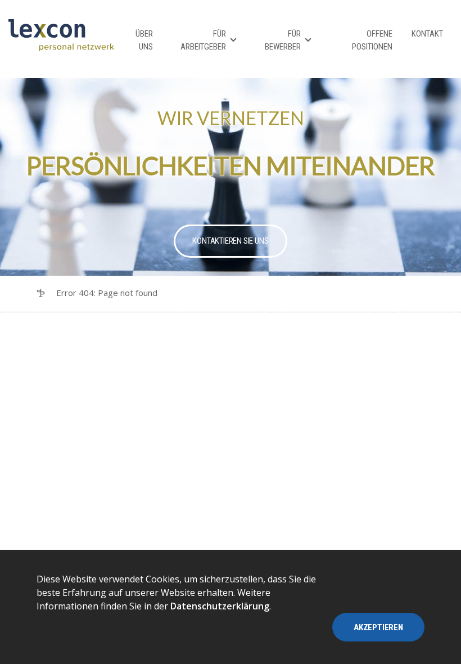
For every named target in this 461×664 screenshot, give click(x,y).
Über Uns (144, 40)
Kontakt (427, 34)
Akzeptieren (378, 627)
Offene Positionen (372, 40)
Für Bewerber (283, 40)
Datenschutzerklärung (219, 606)
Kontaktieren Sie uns (230, 241)
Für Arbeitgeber (203, 40)
